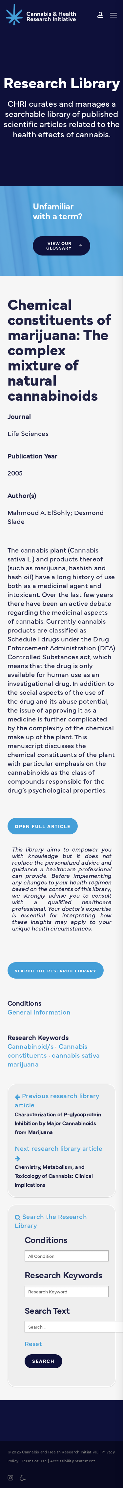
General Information (39, 1011)
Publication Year (33, 455)
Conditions (25, 1002)
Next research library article (58, 1166)
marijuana (23, 1063)
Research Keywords (38, 1037)
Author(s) (22, 495)
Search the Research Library (51, 1221)
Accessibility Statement (72, 1460)
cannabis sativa (76, 1054)
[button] (113, 15)
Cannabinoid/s (30, 1046)
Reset (33, 1343)
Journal (19, 416)
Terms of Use (34, 1460)
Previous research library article (58, 1113)
